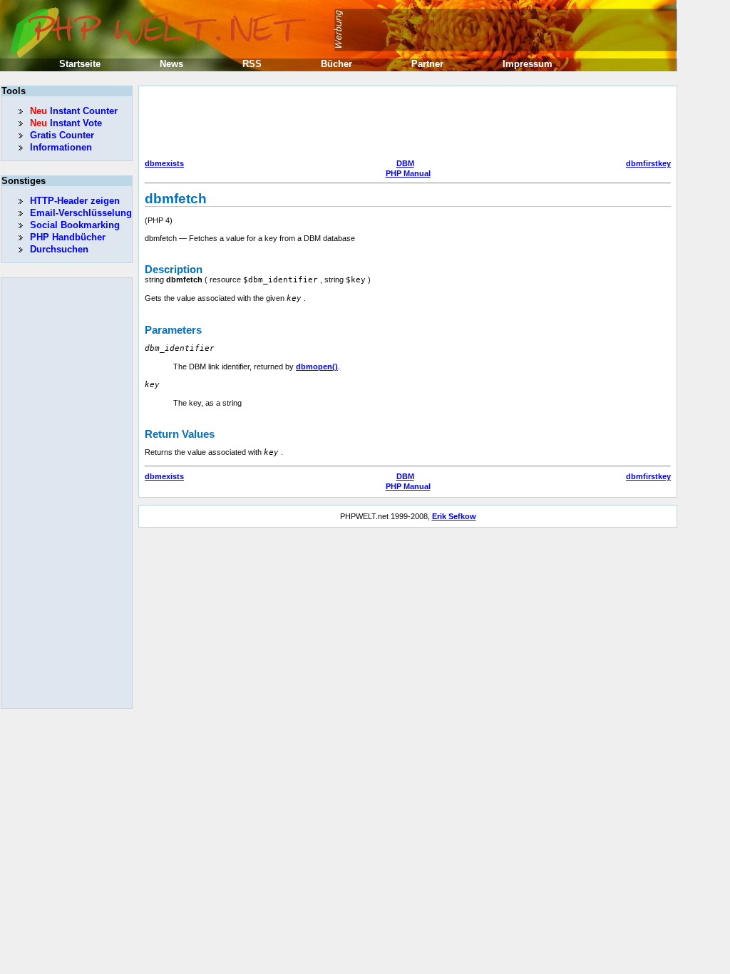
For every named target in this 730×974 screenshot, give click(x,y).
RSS (252, 63)
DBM (405, 163)
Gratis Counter (62, 135)
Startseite (80, 63)
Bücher (336, 63)
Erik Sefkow (454, 516)
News (171, 63)
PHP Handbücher (68, 237)
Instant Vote (66, 123)
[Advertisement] (404, 124)
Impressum (527, 63)
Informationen (61, 147)
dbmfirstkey (648, 163)
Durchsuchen (59, 249)
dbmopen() (317, 366)
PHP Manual (408, 173)
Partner (427, 63)
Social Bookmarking (75, 225)
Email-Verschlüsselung (81, 212)
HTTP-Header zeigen (75, 200)
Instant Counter (74, 111)
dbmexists (164, 163)
